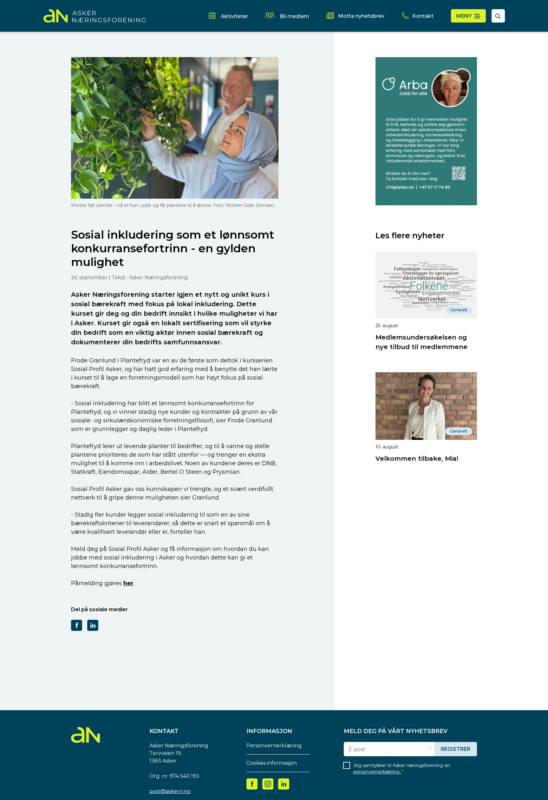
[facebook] (252, 784)
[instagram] (267, 784)
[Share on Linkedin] (93, 625)
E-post (357, 749)
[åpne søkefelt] (498, 16)
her (128, 583)
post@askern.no (170, 791)
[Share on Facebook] (76, 625)
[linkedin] (284, 784)
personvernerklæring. (377, 772)
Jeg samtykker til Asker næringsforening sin (401, 769)
